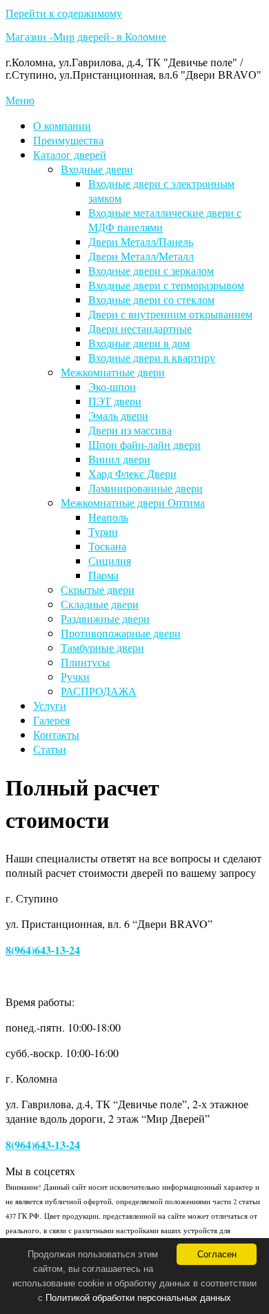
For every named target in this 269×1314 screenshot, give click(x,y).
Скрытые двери (97, 589)
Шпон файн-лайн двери (144, 444)
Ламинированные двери (145, 488)
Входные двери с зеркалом (151, 270)
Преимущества (68, 140)
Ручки (75, 676)
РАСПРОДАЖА (99, 691)
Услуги (49, 705)
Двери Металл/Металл (141, 256)
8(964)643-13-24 (43, 950)
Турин (103, 531)
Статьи (49, 749)
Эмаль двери (118, 415)
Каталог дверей (69, 154)
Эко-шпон (112, 386)
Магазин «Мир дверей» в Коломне (86, 39)
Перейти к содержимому (64, 13)
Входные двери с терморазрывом (166, 285)
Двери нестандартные (140, 328)
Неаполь (108, 517)
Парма (103, 575)
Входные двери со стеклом (151, 299)
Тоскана (107, 546)
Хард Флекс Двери (132, 473)
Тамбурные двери (102, 647)
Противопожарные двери (121, 633)
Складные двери (100, 604)
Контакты (56, 734)
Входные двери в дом (139, 343)
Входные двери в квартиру (151, 357)
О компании (62, 125)
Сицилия (109, 560)
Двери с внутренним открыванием (170, 314)
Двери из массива (130, 430)
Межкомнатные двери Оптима (133, 502)
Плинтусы (85, 662)
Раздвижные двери (105, 618)
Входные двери (97, 169)
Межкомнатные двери (113, 372)
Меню (20, 100)
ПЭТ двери (114, 401)
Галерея (51, 720)
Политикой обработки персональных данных (138, 1298)
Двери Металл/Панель (140, 241)
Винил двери (119, 459)
